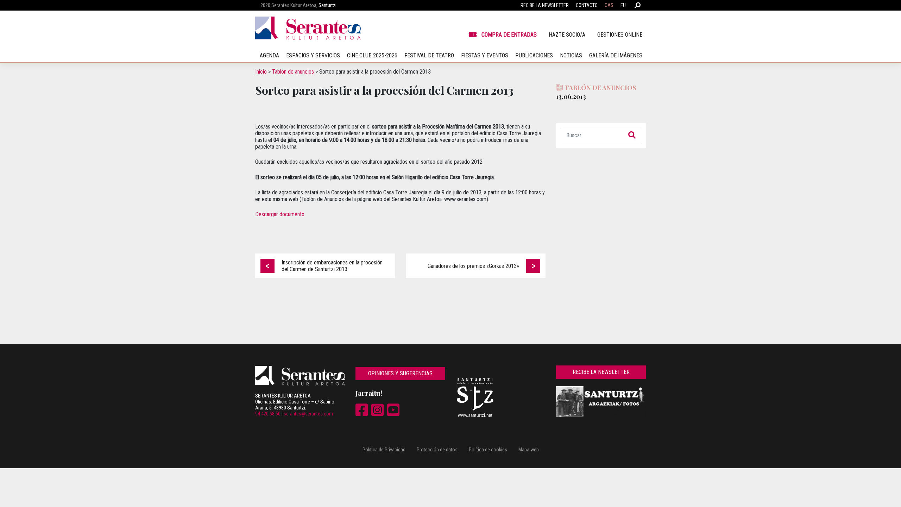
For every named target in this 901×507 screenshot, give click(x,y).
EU (623, 5)
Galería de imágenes (615, 55)
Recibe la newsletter (545, 5)
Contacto (587, 5)
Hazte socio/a (567, 34)
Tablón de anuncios (293, 71)
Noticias (571, 55)
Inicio (261, 71)
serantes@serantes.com (308, 414)
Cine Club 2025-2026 (372, 55)
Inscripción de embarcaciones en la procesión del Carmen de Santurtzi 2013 (332, 266)
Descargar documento (280, 214)
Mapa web (528, 449)
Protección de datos (437, 449)
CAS (609, 5)
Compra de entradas (509, 34)
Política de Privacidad (384, 449)
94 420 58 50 (268, 414)
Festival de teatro (429, 55)
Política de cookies (488, 449)
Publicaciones (534, 55)
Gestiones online (619, 34)
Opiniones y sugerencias (400, 373)
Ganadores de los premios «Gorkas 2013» (473, 266)
